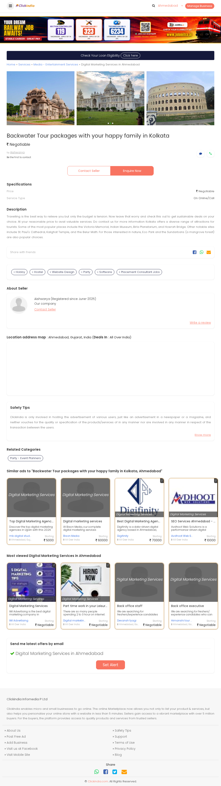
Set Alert (110, 664)
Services (24, 64)
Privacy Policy (125, 748)
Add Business (17, 742)
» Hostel (37, 272)
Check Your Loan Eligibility (109, 55)
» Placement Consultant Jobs (139, 272)
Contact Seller (89, 171)
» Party (85, 272)
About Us (14, 730)
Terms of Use (125, 742)
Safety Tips (123, 730)
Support (121, 736)
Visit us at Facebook (22, 748)
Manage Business (199, 6)
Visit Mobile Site (18, 755)
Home (11, 64)
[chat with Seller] (200, 153)
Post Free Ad (16, 736)
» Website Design (62, 272)
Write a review (200, 322)
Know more (203, 435)
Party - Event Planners (25, 458)
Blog (118, 755)
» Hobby (19, 272)
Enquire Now (132, 171)
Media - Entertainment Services (55, 64)
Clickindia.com (98, 781)
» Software (104, 272)
